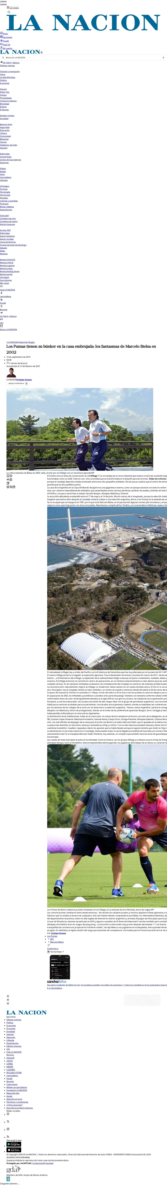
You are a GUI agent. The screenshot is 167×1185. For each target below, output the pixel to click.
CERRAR (3, 2)
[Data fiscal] (8, 1180)
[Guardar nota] (7, 476)
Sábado (3, 248)
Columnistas (5, 156)
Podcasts (4, 204)
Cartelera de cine (8, 218)
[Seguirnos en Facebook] (7, 1114)
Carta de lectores (8, 242)
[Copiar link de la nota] (7, 483)
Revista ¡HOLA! (6, 262)
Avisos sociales (7, 239)
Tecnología (5, 192)
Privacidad (48, 1163)
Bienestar (4, 139)
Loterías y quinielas (9, 201)
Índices (3, 106)
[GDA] (13, 1172)
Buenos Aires (6, 124)
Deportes (23, 342)
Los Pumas (52, 936)
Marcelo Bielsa (57, 942)
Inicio (5, 33)
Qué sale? (4, 215)
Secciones (7, 37)
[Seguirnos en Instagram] (7, 1129)
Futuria (3, 89)
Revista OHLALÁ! (7, 259)
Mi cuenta (7, 48)
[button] (83, 190)
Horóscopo (5, 195)
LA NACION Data (7, 77)
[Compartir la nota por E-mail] (13, 487)
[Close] (7, 996)
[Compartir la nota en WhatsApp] (10, 479)
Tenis (2, 174)
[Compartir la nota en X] (10, 487)
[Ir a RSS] (7, 1137)
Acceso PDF (5, 230)
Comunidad (5, 136)
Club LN (6, 44)
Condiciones (38, 1163)
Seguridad (5, 127)
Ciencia (3, 142)
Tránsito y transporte (10, 71)
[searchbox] (82, 57)
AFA (52, 939)
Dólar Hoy (4, 92)
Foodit (6, 41)
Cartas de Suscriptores (10, 159)
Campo (3, 95)
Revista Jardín (6, 274)
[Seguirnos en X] (7, 1122)
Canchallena (5, 177)
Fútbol (3, 168)
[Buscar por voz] (163, 57)
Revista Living (6, 268)
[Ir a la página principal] (83, 30)
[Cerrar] (41, 52)
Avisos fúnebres (7, 236)
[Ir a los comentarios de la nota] (10, 476)
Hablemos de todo (8, 145)
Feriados (4, 198)
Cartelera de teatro (9, 221)
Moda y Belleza (7, 206)
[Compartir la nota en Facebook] (7, 487)
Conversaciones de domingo (13, 245)
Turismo (4, 189)
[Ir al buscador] (8, 12)
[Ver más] (48, 945)
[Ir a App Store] (13, 1151)
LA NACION (12, 342)
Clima (2, 74)
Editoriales (5, 154)
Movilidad (4, 104)
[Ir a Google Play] (13, 1146)
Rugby (3, 171)
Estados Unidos (7, 115)
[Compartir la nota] (7, 479)
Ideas (2, 251)
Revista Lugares (7, 265)
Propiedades (6, 98)
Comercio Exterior (8, 101)
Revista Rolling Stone (9, 271)
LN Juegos (4, 186)
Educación (5, 130)
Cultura (3, 133)
